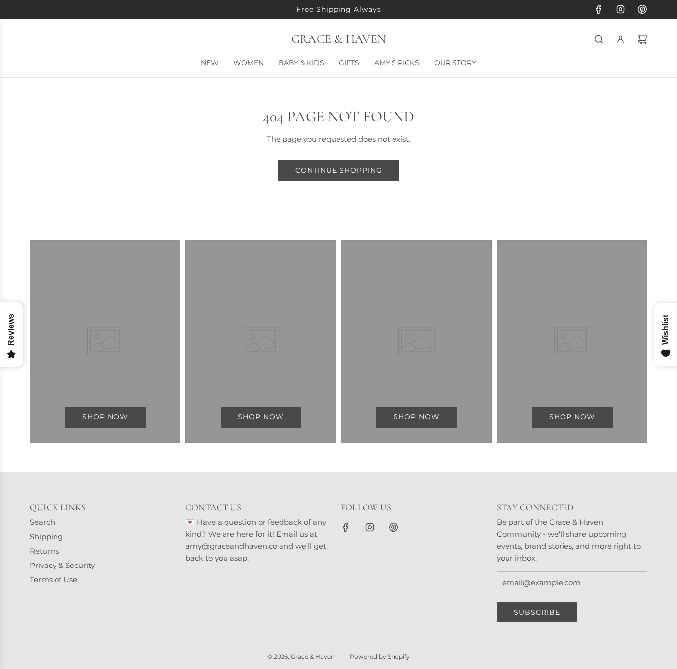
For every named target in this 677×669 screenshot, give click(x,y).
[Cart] (642, 39)
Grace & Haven (338, 39)
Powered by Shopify (380, 656)
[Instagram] (620, 9)
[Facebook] (599, 9)
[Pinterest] (642, 9)
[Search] (599, 39)
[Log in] (620, 39)
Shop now (105, 416)
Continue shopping (338, 170)
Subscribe (537, 612)
